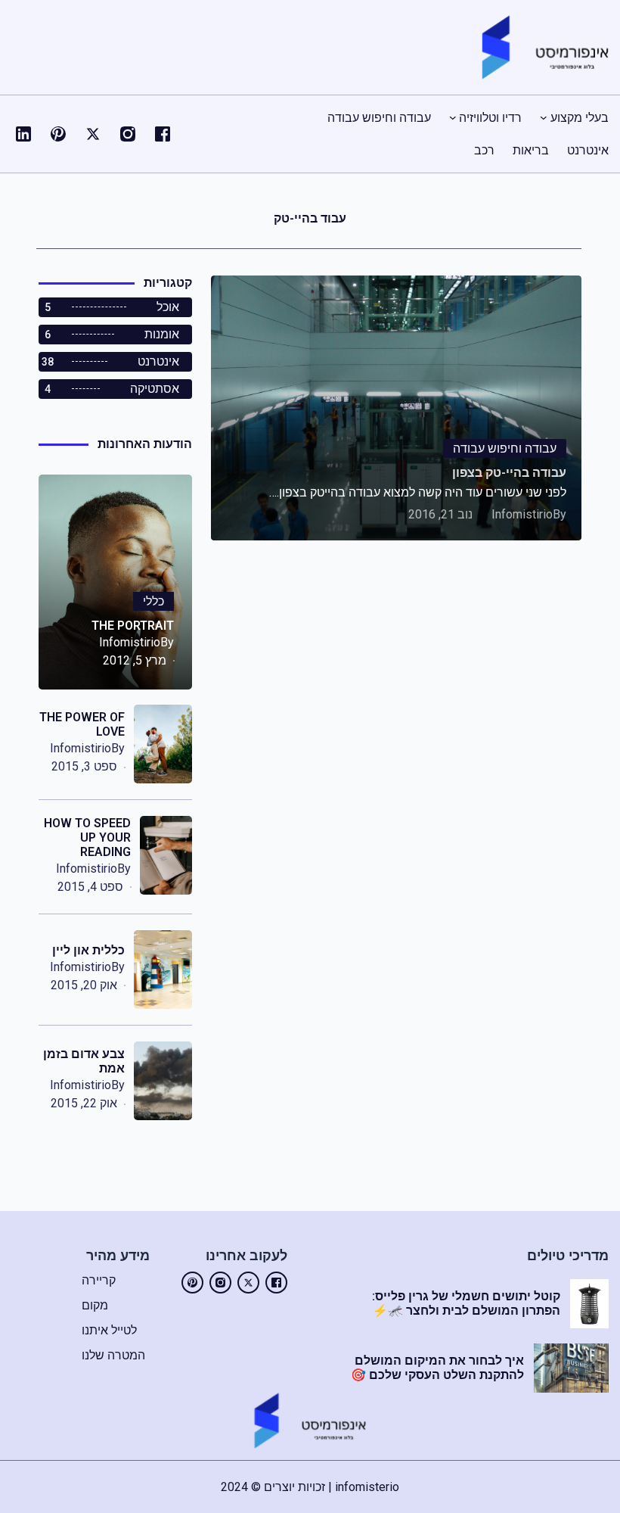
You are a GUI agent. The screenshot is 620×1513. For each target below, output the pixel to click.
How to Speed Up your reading (87, 837)
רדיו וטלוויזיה (490, 118)
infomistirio (522, 514)
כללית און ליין (88, 950)
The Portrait (132, 625)
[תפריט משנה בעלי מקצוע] (543, 117)
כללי (153, 601)
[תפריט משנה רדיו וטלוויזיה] (453, 117)
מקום (95, 1305)
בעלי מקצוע (579, 118)
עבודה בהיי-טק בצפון (509, 472)
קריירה (99, 1280)
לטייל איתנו (109, 1330)
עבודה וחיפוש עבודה (504, 448)
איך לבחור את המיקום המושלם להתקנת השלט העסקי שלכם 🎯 (437, 1367)
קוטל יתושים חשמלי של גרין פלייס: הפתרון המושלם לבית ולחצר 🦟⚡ (466, 1303)
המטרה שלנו (113, 1355)
